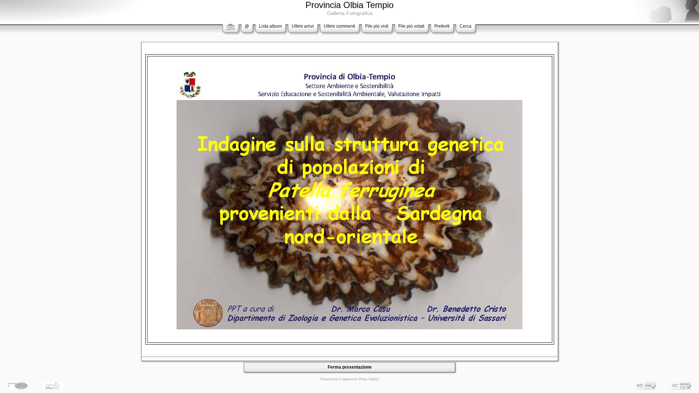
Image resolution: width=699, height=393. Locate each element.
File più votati (411, 26)
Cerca (465, 26)
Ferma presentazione (350, 367)
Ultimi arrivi (303, 26)
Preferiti (442, 26)
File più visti (376, 26)
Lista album (270, 26)
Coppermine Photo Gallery (359, 379)
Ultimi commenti (339, 26)
